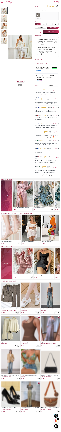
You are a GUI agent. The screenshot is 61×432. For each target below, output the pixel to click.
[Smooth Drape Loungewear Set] (31, 228)
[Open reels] (56, 426)
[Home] (10, 2)
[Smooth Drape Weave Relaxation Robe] (23, 194)
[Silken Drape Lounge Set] (44, 261)
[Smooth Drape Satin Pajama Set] (23, 261)
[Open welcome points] (56, 421)
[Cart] (58, 2)
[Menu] (1, 2)
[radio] (47, 6)
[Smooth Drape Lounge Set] (44, 194)
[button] (39, 35)
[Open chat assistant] (56, 416)
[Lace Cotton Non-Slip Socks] (11, 228)
